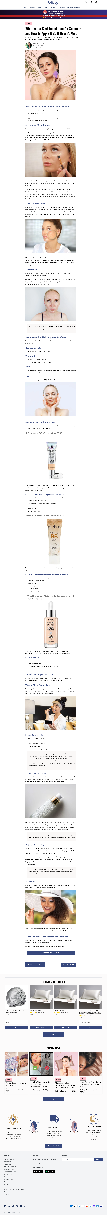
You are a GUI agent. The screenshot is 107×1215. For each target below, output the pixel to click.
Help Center (7, 1161)
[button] (86, 3)
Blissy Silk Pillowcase (41, 756)
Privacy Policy (8, 1174)
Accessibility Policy (9, 1187)
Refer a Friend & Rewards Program (14, 1189)
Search (6, 1192)
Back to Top (53, 1146)
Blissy (9, 1212)
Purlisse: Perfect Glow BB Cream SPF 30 (44, 516)
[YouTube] (21, 1206)
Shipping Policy (8, 1179)
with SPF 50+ (56, 433)
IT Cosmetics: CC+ (34, 433)
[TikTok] (25, 1206)
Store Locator (8, 1194)
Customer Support (9, 1159)
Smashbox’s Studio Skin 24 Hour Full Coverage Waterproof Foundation (51, 192)
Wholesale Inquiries (10, 1166)
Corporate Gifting (9, 1169)
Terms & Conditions (10, 1171)
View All (53, 1034)
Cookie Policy (8, 1181)
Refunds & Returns (9, 1176)
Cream (46, 433)
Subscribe (98, 1160)
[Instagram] (17, 1206)
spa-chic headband (68, 691)
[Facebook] (5, 1206)
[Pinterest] (13, 1206)
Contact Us (7, 1164)
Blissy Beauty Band (34, 691)
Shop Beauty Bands (51, 953)
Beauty (28, 23)
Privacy (6, 1184)
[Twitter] (9, 1206)
